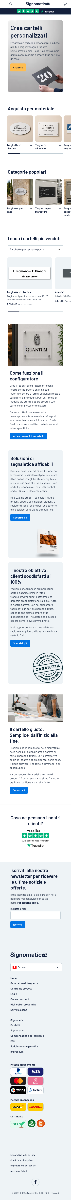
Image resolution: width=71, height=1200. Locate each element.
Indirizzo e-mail (18, 908)
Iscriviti (17, 924)
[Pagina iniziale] (35, 955)
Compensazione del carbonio (27, 1035)
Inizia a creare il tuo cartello (28, 436)
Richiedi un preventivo (23, 1004)
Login (13, 993)
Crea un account (19, 999)
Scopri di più (20, 517)
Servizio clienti (18, 1009)
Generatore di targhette (24, 983)
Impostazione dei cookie (23, 1165)
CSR (12, 1041)
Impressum (16, 1051)
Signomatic (16, 1030)
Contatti (15, 1025)
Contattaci (19, 790)
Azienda (14, 1171)
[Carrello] (65, 4)
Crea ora (18, 67)
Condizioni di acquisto (21, 1160)
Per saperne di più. (28, 902)
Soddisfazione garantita (24, 1046)
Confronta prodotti (21, 988)
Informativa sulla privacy (22, 1154)
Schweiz (22, 967)
